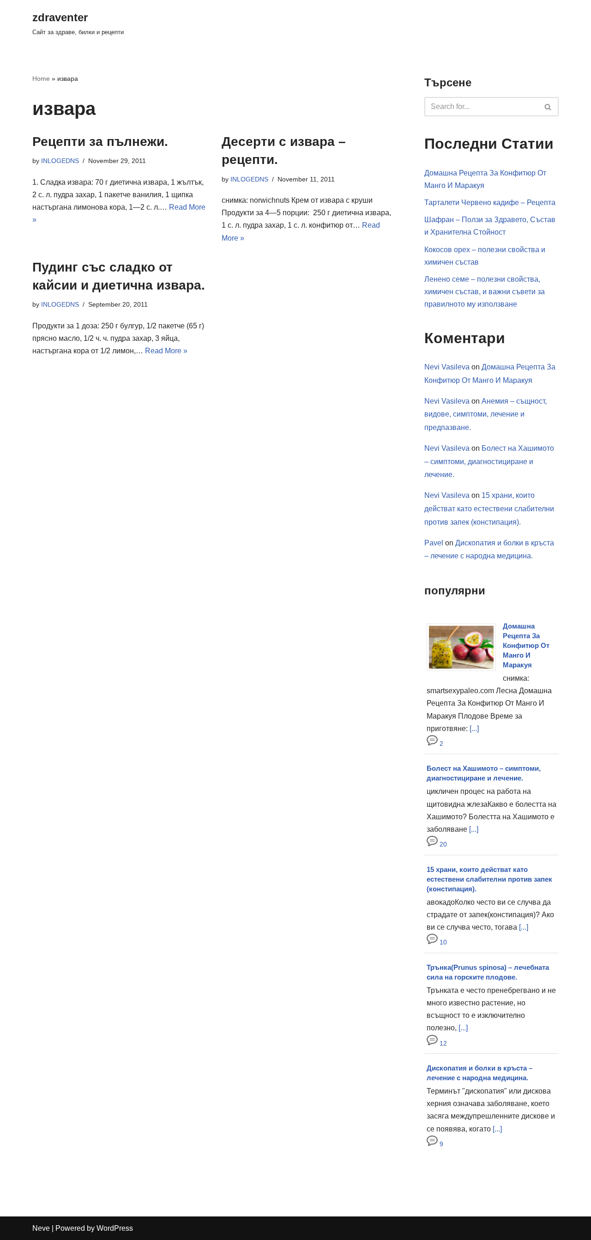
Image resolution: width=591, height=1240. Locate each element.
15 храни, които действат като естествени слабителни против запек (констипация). (489, 508)
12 (442, 1043)
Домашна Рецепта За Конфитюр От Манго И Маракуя (526, 645)
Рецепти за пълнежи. (100, 141)
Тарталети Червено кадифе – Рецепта (489, 202)
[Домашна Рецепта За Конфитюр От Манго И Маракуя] (465, 671)
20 (442, 844)
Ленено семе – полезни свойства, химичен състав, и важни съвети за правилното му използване (484, 291)
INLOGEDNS (60, 160)
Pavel (433, 543)
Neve (41, 1228)
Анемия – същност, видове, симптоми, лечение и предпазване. (485, 414)
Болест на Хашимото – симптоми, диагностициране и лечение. (489, 461)
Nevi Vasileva (447, 367)
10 (442, 942)
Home (41, 78)
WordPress (114, 1228)
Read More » (166, 351)
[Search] (548, 106)
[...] (474, 728)
